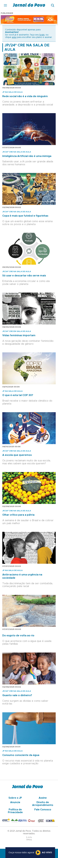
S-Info (29, 837)
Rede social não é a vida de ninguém (25, 96)
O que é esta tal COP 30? (17, 395)
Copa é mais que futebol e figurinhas (25, 216)
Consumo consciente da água (20, 755)
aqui (14, 37)
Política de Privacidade (15, 811)
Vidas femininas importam (18, 335)
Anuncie (15, 802)
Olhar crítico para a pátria (18, 515)
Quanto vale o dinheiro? (17, 695)
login (42, 35)
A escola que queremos (17, 455)
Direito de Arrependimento (42, 803)
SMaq (29, 840)
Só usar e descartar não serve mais (24, 275)
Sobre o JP (15, 798)
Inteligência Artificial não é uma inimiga (26, 156)
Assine (43, 798)
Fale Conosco (42, 809)
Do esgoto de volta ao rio (18, 635)
